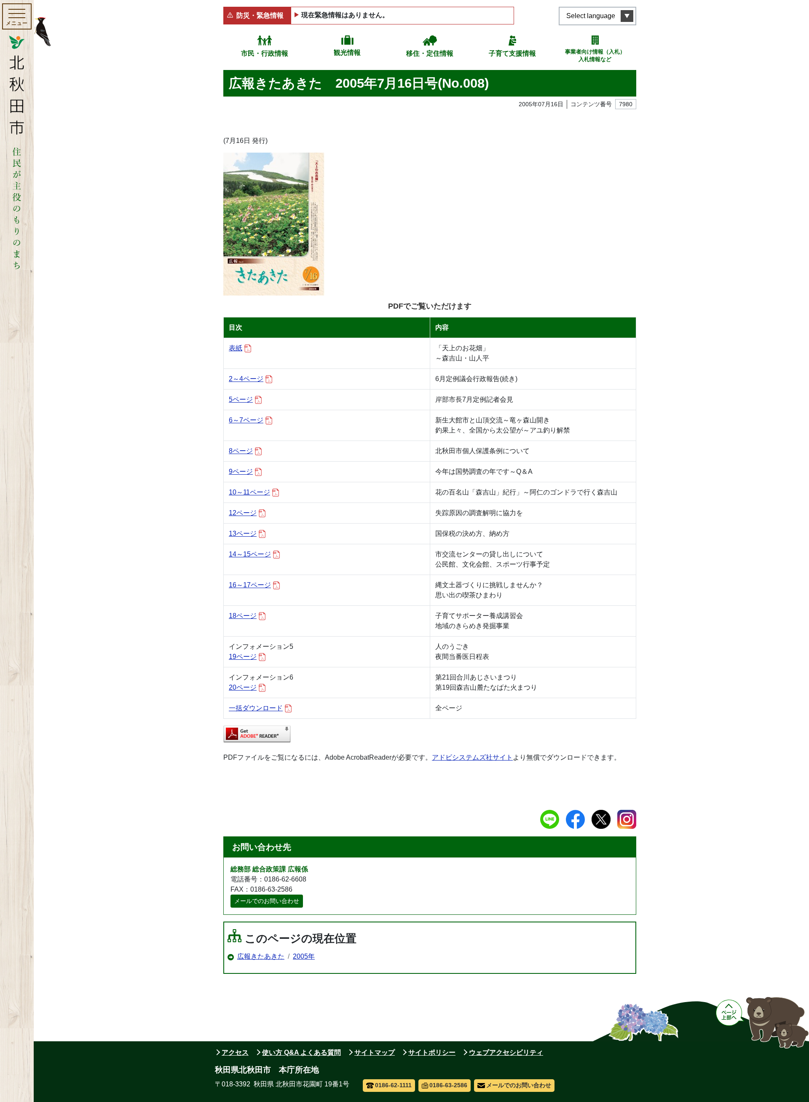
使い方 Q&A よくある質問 (301, 1052)
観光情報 (347, 52)
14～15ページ (250, 554)
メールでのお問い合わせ (266, 901)
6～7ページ (246, 420)
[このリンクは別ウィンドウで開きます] (257, 734)
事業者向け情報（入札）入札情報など (595, 55)
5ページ (241, 399)
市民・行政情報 (264, 53)
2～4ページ (246, 378)
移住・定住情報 (429, 53)
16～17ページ (250, 585)
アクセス (235, 1052)
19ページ (243, 656)
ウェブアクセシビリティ (506, 1052)
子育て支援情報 (512, 53)
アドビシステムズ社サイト (472, 757)
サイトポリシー (431, 1052)
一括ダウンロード (256, 708)
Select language (590, 15)
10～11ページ (249, 492)
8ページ (241, 450)
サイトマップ (374, 1052)
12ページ (243, 512)
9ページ (241, 471)
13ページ (243, 533)
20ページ (243, 687)
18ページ (243, 615)
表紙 (235, 348)
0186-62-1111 (393, 1085)
